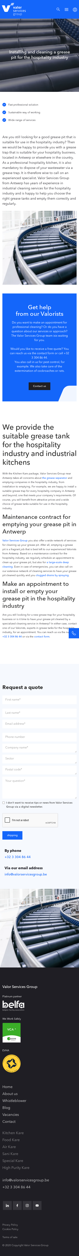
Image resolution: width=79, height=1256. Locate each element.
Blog (6, 1108)
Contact (8, 1122)
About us (10, 1094)
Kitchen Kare (13, 1133)
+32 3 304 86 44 (12, 636)
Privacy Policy (10, 1225)
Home (7, 1087)
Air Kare (9, 1147)
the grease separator (54, 478)
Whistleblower (14, 1101)
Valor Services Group (15, 540)
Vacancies (10, 1115)
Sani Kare (10, 1154)
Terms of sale (9, 1237)
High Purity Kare (15, 1168)
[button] (66, 9)
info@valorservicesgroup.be (26, 874)
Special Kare (12, 1161)
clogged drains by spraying (52, 575)
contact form (41, 636)
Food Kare (11, 1140)
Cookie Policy (10, 1229)
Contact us (39, 386)
